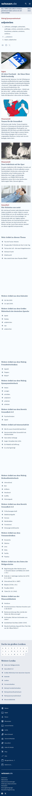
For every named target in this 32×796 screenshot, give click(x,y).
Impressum (4, 777)
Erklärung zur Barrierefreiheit (8, 783)
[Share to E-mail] (3, 45)
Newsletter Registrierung (7, 789)
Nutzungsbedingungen (7, 787)
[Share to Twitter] (10, 45)
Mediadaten (4, 785)
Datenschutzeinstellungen (8, 781)
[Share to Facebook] (6, 45)
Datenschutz (4, 779)
